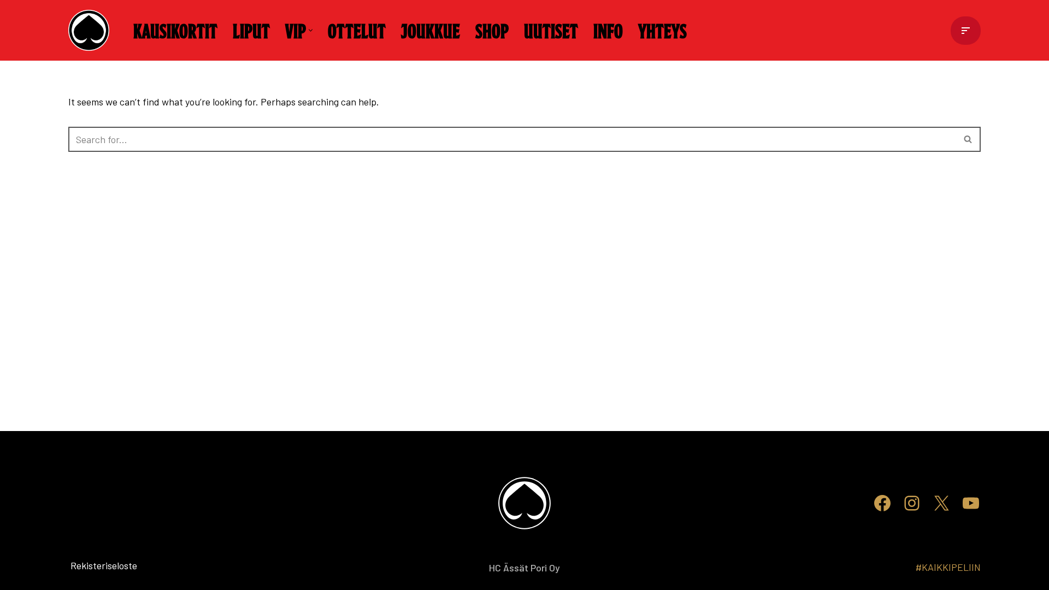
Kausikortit (175, 30)
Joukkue (430, 30)
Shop (492, 30)
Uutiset (551, 30)
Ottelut (357, 30)
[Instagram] (912, 503)
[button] (311, 30)
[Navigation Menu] (966, 30)
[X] (941, 503)
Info (608, 30)
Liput (251, 30)
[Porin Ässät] (91, 30)
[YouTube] (971, 503)
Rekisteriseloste (86, 565)
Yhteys (662, 30)
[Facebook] (882, 503)
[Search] (968, 139)
